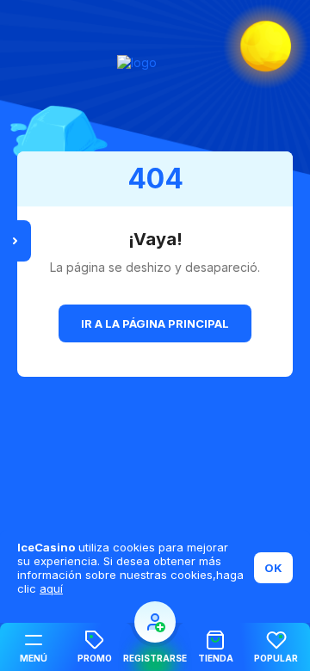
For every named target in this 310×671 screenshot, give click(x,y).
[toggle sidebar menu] (15, 241)
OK (273, 568)
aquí (51, 588)
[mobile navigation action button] (155, 622)
